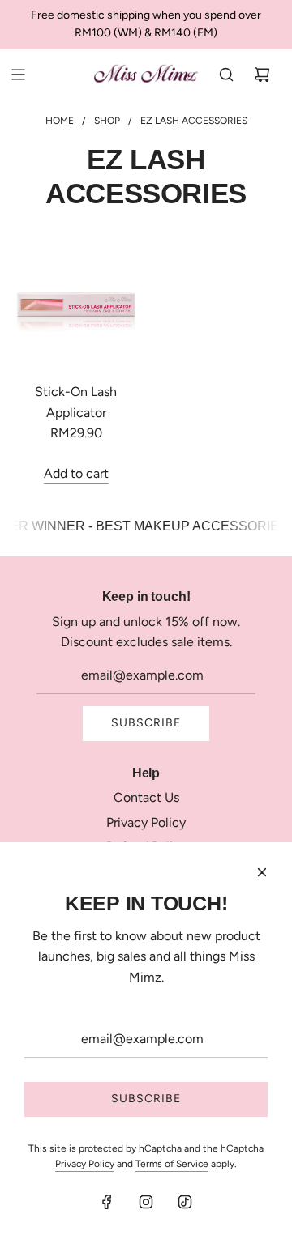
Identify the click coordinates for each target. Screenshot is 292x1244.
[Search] (226, 74)
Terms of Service (171, 1163)
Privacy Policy (84, 1163)
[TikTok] (185, 1202)
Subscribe (146, 723)
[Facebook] (107, 1202)
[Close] (262, 872)
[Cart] (262, 74)
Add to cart (76, 473)
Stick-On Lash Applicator (76, 402)
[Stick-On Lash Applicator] (76, 305)
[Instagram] (146, 1202)
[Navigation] (18, 74)
